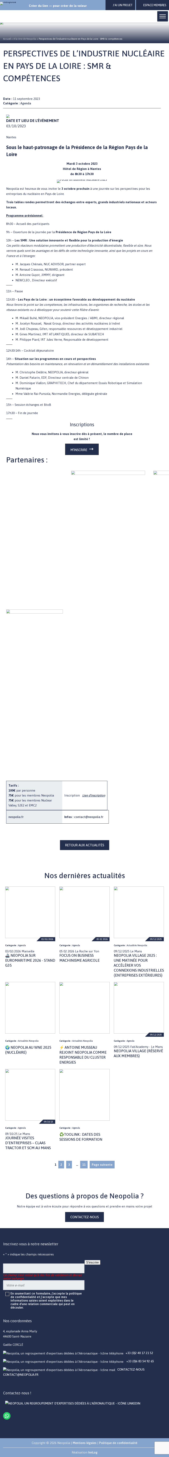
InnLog (92, 1452)
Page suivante (102, 1164)
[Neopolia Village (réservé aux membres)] (139, 1008)
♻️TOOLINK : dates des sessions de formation (80, 1137)
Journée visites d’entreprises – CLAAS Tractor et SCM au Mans (28, 1143)
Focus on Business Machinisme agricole (79, 958)
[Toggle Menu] (162, 16)
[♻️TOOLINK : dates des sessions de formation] (84, 1095)
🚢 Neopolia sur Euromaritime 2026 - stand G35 (30, 960)
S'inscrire (92, 1262)
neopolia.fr (15, 817)
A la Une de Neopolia (24, 38)
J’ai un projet (123, 5)
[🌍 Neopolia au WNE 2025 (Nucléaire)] (30, 1008)
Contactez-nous (84, 1217)
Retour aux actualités (84, 845)
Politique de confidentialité (118, 1443)
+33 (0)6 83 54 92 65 (140, 1361)
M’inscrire (78, 450)
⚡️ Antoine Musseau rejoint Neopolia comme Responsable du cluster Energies (83, 1054)
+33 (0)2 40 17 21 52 (139, 1353)
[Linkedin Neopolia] (72, 1403)
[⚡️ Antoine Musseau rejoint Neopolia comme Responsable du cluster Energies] (84, 1008)
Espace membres (154, 5)
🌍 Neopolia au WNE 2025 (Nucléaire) (28, 1050)
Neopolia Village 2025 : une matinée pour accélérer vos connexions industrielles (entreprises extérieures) (139, 965)
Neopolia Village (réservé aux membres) (138, 1053)
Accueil (7, 38)
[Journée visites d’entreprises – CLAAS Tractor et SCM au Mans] (30, 1095)
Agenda (25, 103)
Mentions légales (84, 1443)
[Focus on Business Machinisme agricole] (84, 912)
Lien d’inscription (93, 795)
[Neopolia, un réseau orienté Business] (13, 3)
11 (84, 1164)
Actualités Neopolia (137, 945)
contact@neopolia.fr (88, 817)
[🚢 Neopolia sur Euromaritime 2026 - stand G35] (30, 912)
